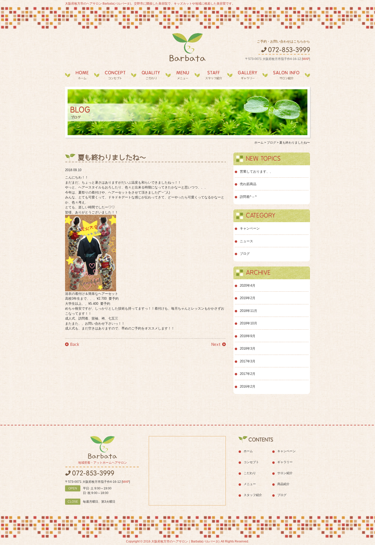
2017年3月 (247, 361)
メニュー (183, 75)
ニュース (246, 241)
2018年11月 (248, 311)
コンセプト (115, 75)
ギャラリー (247, 75)
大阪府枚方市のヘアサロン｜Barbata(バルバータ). (185, 541)
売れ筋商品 (248, 184)
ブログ (245, 254)
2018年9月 (247, 336)
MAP (306, 59)
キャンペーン (250, 228)
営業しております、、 (256, 171)
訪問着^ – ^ (248, 197)
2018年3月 (247, 348)
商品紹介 (283, 484)
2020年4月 (247, 285)
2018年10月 (248, 323)
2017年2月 (247, 374)
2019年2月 (247, 298)
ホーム (82, 75)
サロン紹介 (286, 75)
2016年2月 (247, 386)
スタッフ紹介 (213, 75)
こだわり (151, 75)
